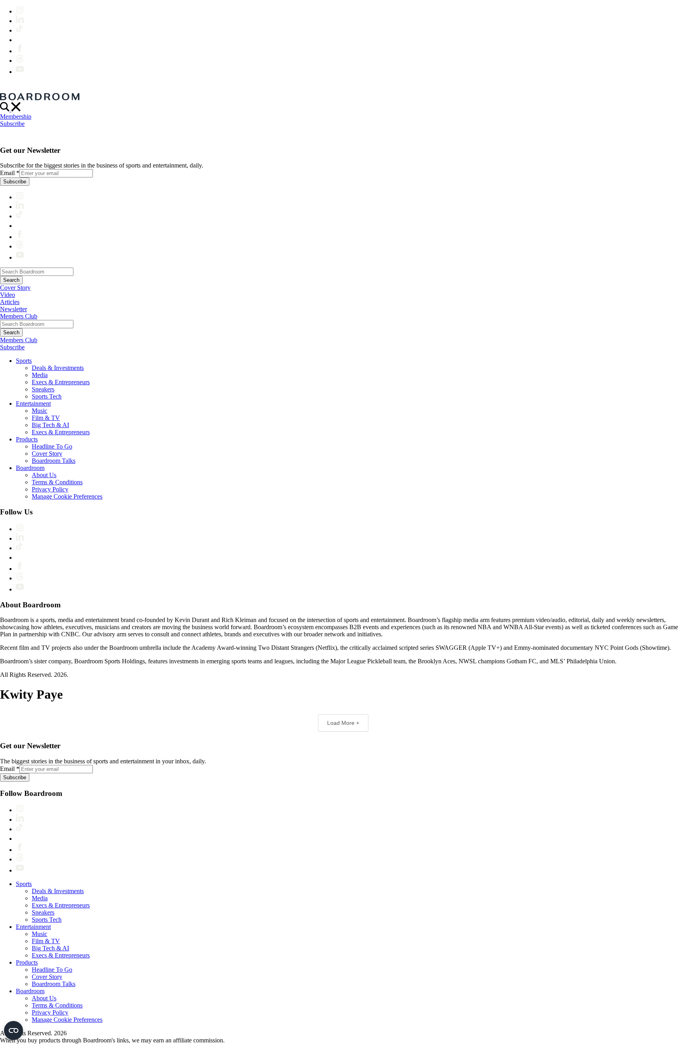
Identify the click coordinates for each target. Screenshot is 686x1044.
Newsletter (13, 309)
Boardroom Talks (53, 460)
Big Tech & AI (50, 425)
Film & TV (46, 417)
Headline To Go (52, 446)
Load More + (343, 723)
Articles (9, 302)
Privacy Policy (50, 489)
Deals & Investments (58, 367)
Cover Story (15, 287)
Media (40, 375)
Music (39, 410)
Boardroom (30, 467)
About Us (44, 475)
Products (27, 439)
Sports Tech (47, 396)
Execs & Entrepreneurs (61, 382)
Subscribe (12, 123)
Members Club (18, 316)
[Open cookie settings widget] (13, 1030)
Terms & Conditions (57, 482)
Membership (15, 116)
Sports (24, 360)
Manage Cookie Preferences (67, 496)
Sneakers (43, 389)
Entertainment (33, 403)
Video (7, 294)
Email (9, 173)
